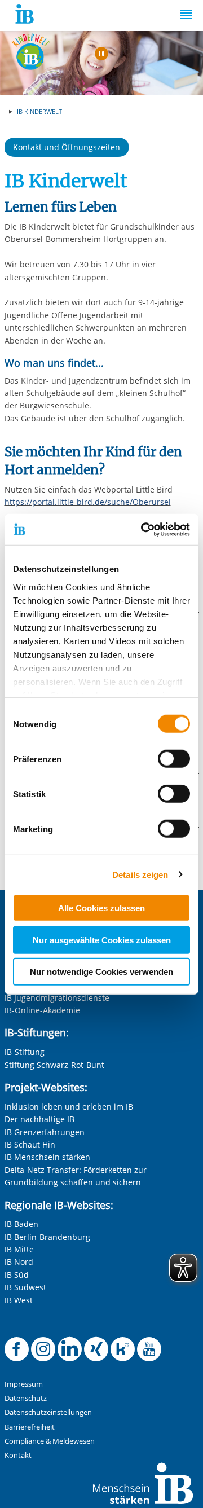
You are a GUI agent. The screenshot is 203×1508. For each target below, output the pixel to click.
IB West (19, 1300)
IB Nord (19, 1261)
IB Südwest (25, 1287)
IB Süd (17, 1274)
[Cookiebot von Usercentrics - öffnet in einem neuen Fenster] (143, 529)
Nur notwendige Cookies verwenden (101, 972)
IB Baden (21, 1224)
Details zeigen (140, 874)
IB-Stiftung (25, 1052)
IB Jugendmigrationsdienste (57, 997)
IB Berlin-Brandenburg (47, 1237)
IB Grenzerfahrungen (45, 1132)
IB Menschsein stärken (47, 1156)
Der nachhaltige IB (39, 1119)
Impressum (24, 1384)
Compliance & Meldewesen (50, 1441)
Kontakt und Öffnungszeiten (66, 147)
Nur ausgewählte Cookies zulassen (102, 939)
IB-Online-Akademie (42, 1010)
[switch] (174, 759)
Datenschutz (26, 1398)
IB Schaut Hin (30, 1144)
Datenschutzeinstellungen (48, 1412)
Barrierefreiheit (30, 1427)
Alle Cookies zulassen (101, 908)
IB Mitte (19, 1249)
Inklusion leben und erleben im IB (69, 1106)
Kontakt (18, 1455)
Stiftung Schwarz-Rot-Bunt (54, 1064)
